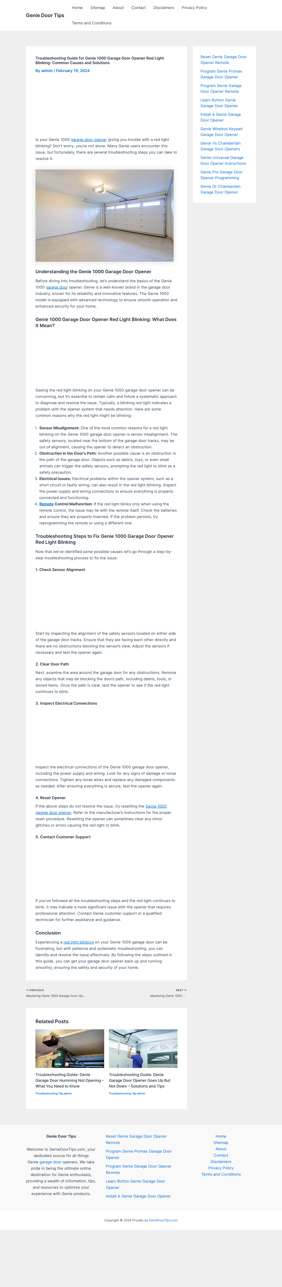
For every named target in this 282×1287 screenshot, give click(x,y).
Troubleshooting (46, 1093)
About (118, 7)
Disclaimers (163, 7)
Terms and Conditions (91, 23)
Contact (138, 7)
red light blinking (78, 942)
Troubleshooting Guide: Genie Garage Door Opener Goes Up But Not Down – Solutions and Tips (139, 1080)
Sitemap (97, 7)
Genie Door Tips (45, 15)
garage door (57, 287)
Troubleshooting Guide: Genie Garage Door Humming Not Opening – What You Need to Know (69, 1080)
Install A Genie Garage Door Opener (138, 1196)
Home (77, 7)
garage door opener (89, 139)
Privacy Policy (194, 7)
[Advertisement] (106, 108)
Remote (46, 504)
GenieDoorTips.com (163, 1220)
